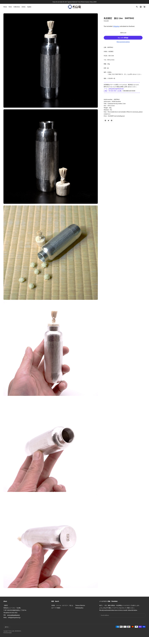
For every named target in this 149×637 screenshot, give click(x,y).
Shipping (116, 26)
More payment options (123, 42)
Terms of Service (80, 605)
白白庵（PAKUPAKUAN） (16, 631)
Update (29, 7)
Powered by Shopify (7, 632)
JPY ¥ (6, 627)
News (10, 7)
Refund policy (79, 608)
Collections (17, 7)
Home (5, 7)
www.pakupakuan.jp (13, 615)
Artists (23, 7)
